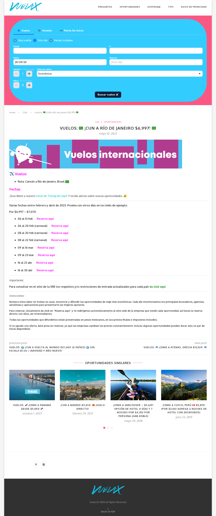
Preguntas (105, 7)
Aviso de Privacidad (194, 7)
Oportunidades (130, 7)
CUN (25, 112)
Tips (171, 7)
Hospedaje (154, 7)
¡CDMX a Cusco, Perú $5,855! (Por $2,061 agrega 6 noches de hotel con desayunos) (184, 409)
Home (12, 112)
